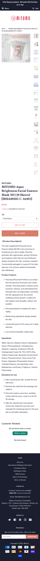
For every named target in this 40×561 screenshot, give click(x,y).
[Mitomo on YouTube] (30, 520)
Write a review (20, 433)
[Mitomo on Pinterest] (20, 520)
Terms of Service (20, 480)
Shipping (5, 209)
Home (3, 28)
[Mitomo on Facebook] (15, 520)
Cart (36, 8)
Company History (20, 468)
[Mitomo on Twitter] (9, 520)
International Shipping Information (20, 465)
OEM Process (20, 474)
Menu (6, 8)
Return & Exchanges (20, 477)
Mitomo (26, 543)
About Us (20, 462)
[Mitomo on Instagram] (25, 520)
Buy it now (20, 233)
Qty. (3, 214)
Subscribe (32, 537)
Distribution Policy (20, 471)
